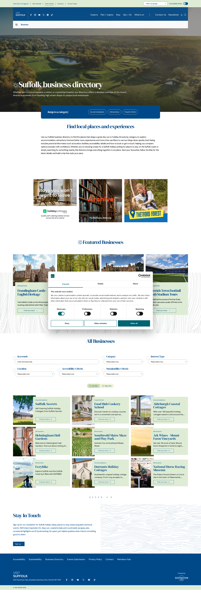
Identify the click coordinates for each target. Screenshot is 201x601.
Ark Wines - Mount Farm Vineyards (166, 437)
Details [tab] (100, 284)
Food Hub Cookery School (107, 405)
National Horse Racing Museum (169, 468)
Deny (67, 323)
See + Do (127, 14)
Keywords (22, 356)
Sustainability (35, 559)
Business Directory (54, 559)
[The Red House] (100, 200)
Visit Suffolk (49, 4)
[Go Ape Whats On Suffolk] (146, 200)
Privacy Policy (95, 559)
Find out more (29, 310)
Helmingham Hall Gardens (47, 437)
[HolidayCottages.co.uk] (55, 200)
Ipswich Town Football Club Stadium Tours (165, 292)
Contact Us (160, 14)
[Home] (16, 24)
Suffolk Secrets (46, 404)
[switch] (87, 314)
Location (21, 368)
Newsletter (173, 14)
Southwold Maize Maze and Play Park (110, 437)
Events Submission (76, 559)
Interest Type (157, 356)
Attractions (114, 112)
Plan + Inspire (107, 14)
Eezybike (41, 467)
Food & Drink (130, 112)
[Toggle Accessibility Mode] (185, 3)
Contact (110, 559)
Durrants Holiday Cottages (106, 468)
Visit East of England (20, 4)
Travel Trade (72, 4)
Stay (118, 14)
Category (111, 356)
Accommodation (97, 112)
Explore (94, 14)
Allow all (133, 323)
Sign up (18, 544)
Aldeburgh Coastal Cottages (166, 405)
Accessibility (19, 559)
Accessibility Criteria (72, 368)
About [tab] (135, 284)
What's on (139, 14)
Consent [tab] (65, 284)
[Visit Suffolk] (20, 14)
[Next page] (107, 497)
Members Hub (124, 559)
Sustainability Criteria (117, 368)
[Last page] (111, 497)
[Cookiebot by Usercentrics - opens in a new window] (140, 276)
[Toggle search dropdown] (185, 15)
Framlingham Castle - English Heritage (32, 292)
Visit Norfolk (36, 4)
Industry (61, 4)
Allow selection (100, 323)
